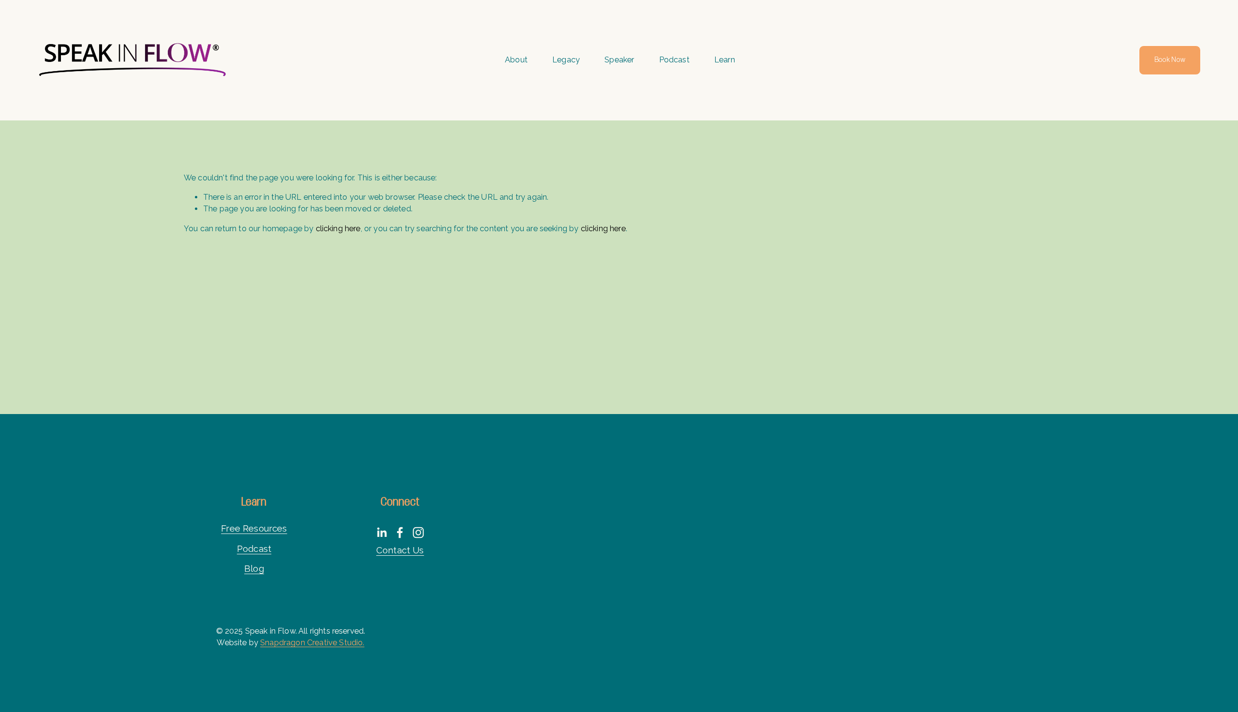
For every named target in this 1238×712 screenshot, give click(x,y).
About (516, 59)
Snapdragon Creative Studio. (312, 642)
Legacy (566, 59)
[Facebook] (400, 532)
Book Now (1170, 60)
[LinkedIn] (381, 532)
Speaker (619, 59)
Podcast (674, 59)
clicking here (338, 228)
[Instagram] (418, 532)
